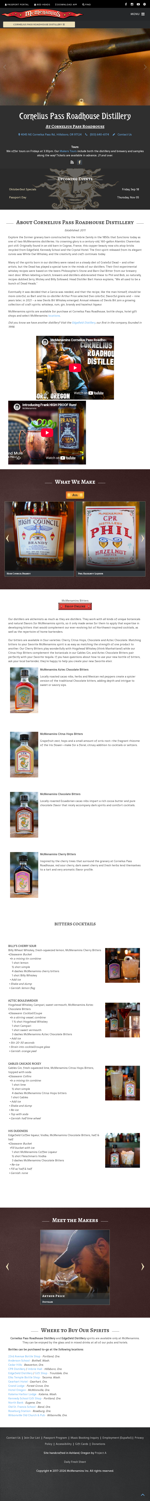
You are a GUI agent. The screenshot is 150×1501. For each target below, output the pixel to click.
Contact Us (124, 134)
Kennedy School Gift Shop (25, 1398)
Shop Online (75, 606)
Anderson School (19, 1360)
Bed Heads (43, 4)
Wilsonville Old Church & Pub (26, 1415)
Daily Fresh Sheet (75, 1462)
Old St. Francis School (21, 1406)
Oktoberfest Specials (22, 189)
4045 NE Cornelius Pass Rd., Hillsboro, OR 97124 (51, 134)
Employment (110, 1437)
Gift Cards (81, 1444)
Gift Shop (41, 1373)
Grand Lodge (16, 1385)
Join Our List (32, 1437)
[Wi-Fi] (72, 162)
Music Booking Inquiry (85, 1437)
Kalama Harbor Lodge (22, 1394)
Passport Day (17, 197)
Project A (100, 1453)
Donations (98, 1444)
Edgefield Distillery (83, 322)
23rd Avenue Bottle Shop (24, 1356)
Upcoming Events (75, 179)
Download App (67, 4)
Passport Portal (18, 4)
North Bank (15, 1402)
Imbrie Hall (35, 1369)
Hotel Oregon (17, 1390)
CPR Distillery (16, 1369)
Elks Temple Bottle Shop (24, 1377)
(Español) (126, 1437)
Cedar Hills (15, 1364)
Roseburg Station (19, 1411)
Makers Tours (68, 151)
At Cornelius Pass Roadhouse (75, 126)
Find (88, 4)
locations (54, 315)
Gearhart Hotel (18, 1381)
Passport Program (55, 1437)
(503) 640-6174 (99, 134)
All (75, 494)
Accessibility (64, 1444)
